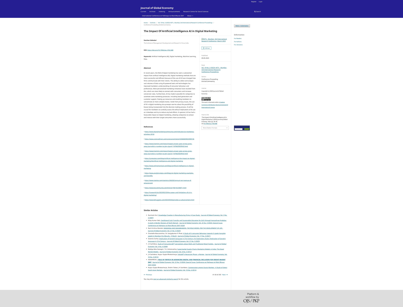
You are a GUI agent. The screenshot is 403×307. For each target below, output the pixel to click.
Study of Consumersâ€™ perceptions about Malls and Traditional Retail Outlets (186, 244)
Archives (152, 11)
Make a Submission (242, 26)
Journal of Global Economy (157, 8)
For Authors (237, 41)
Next (224, 275)
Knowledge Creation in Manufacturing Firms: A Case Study (179, 215)
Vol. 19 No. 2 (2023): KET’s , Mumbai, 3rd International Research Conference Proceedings (185, 23)
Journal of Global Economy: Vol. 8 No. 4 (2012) (176, 252)
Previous (149, 275)
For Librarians (238, 45)
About (189, 16)
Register (253, 2)
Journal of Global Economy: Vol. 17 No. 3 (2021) (194, 236)
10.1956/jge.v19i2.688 (210, 124)
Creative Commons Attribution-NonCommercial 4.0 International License (215, 104)
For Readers (237, 38)
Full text (207, 48)
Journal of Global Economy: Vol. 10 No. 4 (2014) (180, 270)
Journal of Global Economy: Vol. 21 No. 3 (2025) (164, 231)
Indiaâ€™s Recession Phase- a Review (191, 254)
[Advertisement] (240, 85)
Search (258, 11)
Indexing (162, 11)
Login (260, 2)
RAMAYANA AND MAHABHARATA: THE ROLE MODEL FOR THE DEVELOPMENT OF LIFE (193, 228)
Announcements (174, 11)
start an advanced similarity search (165, 279)
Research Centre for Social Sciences (195, 11)
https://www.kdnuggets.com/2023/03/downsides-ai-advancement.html (169, 200)
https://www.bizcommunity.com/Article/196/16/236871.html (165, 188)
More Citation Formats (210, 128)
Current (143, 11)
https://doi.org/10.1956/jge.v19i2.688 (160, 50)
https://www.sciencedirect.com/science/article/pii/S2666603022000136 (169, 139)
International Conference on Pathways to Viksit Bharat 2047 (163, 16)
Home (146, 23)
